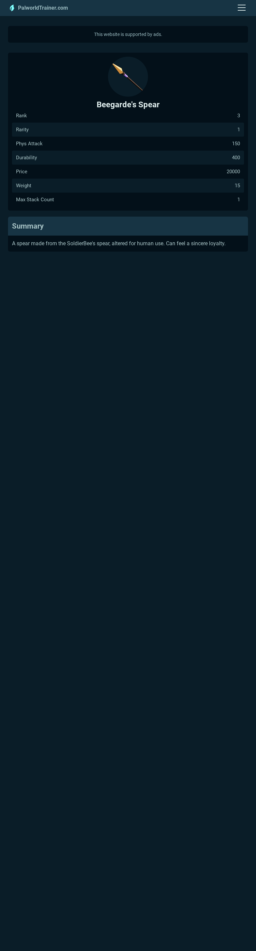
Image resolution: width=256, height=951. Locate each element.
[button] (242, 8)
